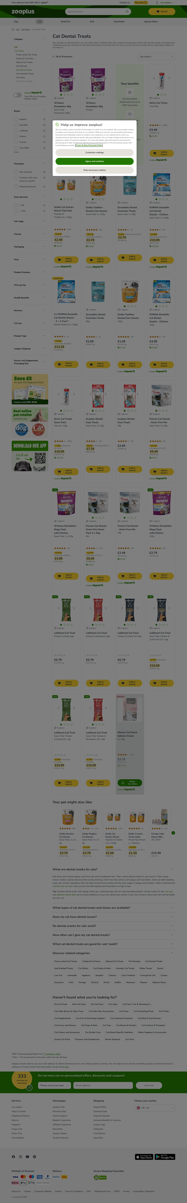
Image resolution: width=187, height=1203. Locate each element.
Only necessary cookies (94, 170)
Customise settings (94, 152)
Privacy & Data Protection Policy (89, 145)
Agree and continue (94, 161)
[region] (95, 148)
